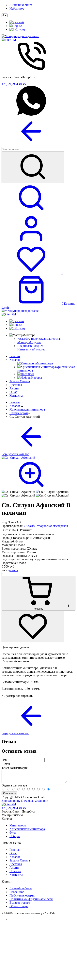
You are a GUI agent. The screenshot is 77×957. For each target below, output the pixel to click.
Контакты (16, 395)
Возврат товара (19, 902)
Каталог (14, 359)
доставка (13, 570)
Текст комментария (14, 768)
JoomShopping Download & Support (25, 800)
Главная (14, 356)
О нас (13, 392)
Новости (15, 871)
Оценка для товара (14, 785)
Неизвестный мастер (31, 349)
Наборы (14, 836)
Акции (14, 388)
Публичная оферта (22, 895)
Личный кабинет (20, 5)
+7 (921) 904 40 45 (14, 84)
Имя (4, 759)
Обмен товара (18, 906)
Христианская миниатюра (27, 409)
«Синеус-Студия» (29, 342)
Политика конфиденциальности (31, 899)
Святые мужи (18, 413)
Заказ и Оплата (19, 381)
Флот (12, 832)
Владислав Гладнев (30, 345)
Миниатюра (17, 825)
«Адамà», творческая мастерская (39, 338)
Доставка (15, 384)
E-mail (6, 764)
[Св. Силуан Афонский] (18, 492)
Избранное (16, 8)
